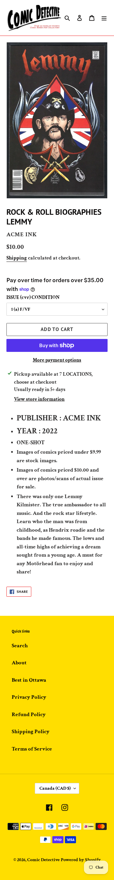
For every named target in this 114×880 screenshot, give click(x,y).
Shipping (16, 257)
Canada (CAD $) (55, 788)
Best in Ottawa (29, 680)
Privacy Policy (29, 697)
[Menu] (104, 18)
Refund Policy (29, 714)
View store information (39, 399)
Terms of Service (32, 749)
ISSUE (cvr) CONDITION (33, 297)
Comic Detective (43, 860)
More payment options (57, 360)
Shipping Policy (30, 731)
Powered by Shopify (81, 860)
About (19, 662)
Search (20, 645)
